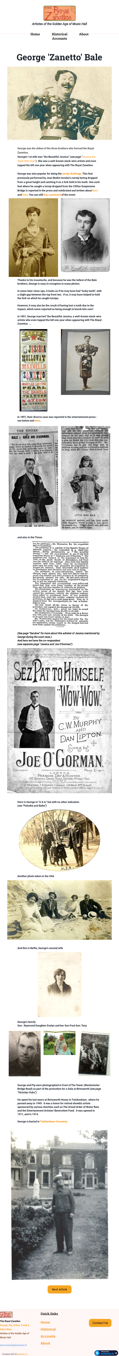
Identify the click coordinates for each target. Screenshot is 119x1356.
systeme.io (22, 1354)
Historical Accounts (59, 36)
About (84, 34)
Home (35, 34)
